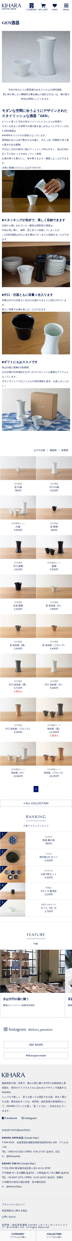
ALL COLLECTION (36, 803)
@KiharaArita (13, 1156)
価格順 (53, 450)
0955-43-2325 (15, 1151)
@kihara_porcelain (40, 1029)
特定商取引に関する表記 (14, 1210)
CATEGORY (18, 1235)
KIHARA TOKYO (11, 1163)
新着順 (64, 450)
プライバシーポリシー (13, 1204)
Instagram (30, 1118)
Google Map (31, 1138)
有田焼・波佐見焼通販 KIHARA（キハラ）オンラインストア (35, 1226)
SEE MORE (36, 1044)
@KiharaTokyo (14, 1186)
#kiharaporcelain (36, 1055)
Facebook (10, 1118)
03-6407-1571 (15, 1177)
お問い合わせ (9, 1216)
